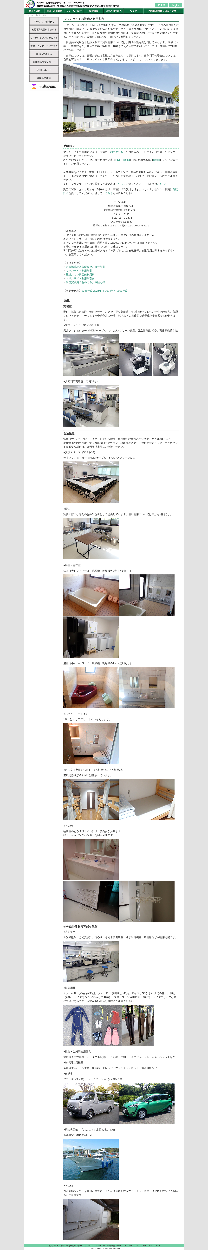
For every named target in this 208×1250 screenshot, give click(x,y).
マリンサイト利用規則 (79, 270)
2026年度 (87, 290)
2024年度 (110, 290)
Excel (126, 159)
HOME (31, 15)
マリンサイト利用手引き (80, 278)
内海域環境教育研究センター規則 (85, 266)
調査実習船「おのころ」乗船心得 (85, 282)
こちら (119, 183)
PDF (118, 159)
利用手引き (116, 152)
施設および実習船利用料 (80, 274)
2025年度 (98, 290)
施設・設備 (41, 15)
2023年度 (122, 290)
